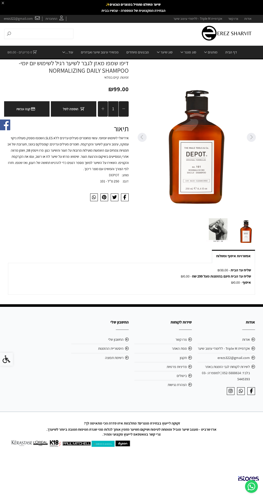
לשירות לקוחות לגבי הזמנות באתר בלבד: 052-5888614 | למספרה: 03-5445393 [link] (226, 372)
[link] (251, 486)
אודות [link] (247, 18)
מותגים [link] (212, 52)
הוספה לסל (70, 109)
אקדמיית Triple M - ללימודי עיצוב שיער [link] (197, 18)
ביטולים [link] (182, 375)
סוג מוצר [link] (189, 52)
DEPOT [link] (114, 175)
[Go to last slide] (251, 137)
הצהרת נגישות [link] (177, 384)
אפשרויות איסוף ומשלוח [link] (233, 256)
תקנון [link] (183, 357)
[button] (246, 230)
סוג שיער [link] (166, 52)
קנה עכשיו (23, 109)
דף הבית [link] (231, 52)
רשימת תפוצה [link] (114, 357)
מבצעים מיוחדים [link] (137, 52)
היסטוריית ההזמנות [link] (111, 348)
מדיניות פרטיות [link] (177, 366)
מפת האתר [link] (179, 348)
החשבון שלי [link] (116, 339)
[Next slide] (142, 137)
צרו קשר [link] (233, 18)
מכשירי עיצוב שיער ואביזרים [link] (100, 52)
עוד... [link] (69, 52)
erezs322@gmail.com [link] (234, 357)
